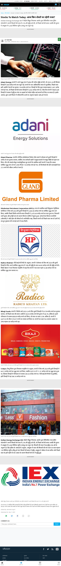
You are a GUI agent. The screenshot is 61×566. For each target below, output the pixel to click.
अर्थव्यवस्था (4, 555)
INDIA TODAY (34, 1)
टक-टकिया (26, 558)
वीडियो (25, 560)
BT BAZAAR (27, 1)
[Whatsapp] (6, 517)
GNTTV (45, 1)
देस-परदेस (45, 555)
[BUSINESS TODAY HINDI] (6, 4)
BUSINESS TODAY (19, 1)
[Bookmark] (23, 517)
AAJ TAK (40, 1)
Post (57, 524)
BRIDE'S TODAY (52, 1)
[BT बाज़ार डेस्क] (2, 40)
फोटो (44, 558)
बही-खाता (4, 560)
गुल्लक (25, 555)
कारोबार (4, 558)
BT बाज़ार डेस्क (8, 40)
